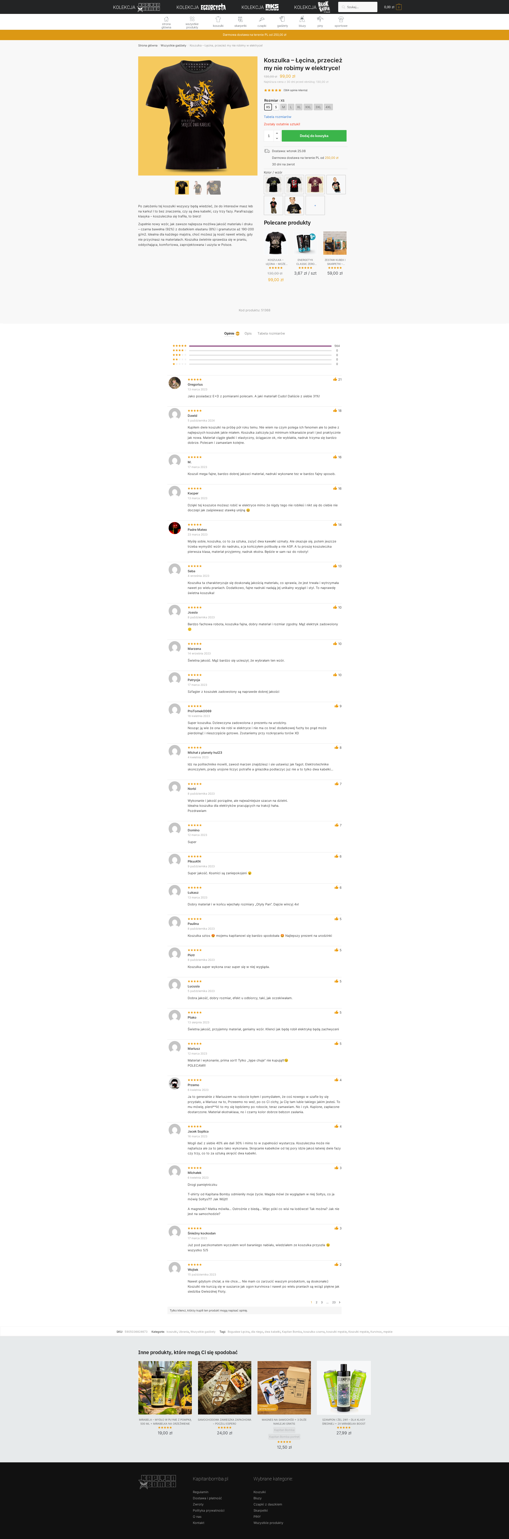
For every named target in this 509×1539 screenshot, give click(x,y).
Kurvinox (376, 1331)
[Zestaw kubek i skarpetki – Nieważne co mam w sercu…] (335, 243)
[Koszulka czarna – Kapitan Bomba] (294, 184)
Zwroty (198, 1504)
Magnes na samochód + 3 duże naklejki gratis (284, 1421)
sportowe (341, 26)
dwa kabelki (272, 1331)
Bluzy (258, 1498)
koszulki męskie (336, 1331)
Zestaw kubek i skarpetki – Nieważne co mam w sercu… (335, 262)
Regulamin (200, 1492)
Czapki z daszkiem (268, 1504)
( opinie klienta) (296, 90)
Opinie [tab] (229, 333)
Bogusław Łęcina (239, 1331)
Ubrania (184, 1331)
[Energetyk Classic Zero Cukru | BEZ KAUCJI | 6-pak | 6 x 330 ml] (305, 243)
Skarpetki (261, 1510)
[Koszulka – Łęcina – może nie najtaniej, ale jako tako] (276, 243)
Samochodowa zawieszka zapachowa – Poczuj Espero (224, 1421)
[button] (197, 129)
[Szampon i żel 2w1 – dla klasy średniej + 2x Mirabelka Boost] (344, 1388)
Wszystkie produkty (268, 1523)
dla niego (257, 1331)
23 (334, 1302)
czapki (261, 26)
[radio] (268, 107)
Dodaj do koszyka (314, 135)
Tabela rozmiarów (277, 117)
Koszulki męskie (358, 1331)
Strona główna (147, 45)
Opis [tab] (248, 333)
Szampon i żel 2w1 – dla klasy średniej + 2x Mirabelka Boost (343, 1421)
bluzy (302, 26)
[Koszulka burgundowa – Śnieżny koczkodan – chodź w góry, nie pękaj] (315, 184)
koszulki (218, 26)
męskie (387, 1331)
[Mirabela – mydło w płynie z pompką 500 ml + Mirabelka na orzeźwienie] (165, 1388)
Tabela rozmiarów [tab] (271, 333)
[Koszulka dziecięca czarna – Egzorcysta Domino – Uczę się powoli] (273, 205)
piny (320, 26)
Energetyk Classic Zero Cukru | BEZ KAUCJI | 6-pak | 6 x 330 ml (305, 262)
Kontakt (198, 1523)
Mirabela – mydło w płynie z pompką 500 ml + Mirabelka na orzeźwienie (165, 1421)
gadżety (282, 26)
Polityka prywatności (208, 1510)
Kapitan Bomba (292, 1331)
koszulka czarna (314, 1331)
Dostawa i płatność (207, 1498)
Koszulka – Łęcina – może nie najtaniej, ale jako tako (276, 262)
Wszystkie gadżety (173, 45)
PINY (257, 1517)
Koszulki (260, 1492)
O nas (197, 1517)
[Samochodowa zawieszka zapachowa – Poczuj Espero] (225, 1388)
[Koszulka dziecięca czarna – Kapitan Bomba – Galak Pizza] (336, 184)
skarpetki (240, 26)
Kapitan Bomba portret (284, 1437)
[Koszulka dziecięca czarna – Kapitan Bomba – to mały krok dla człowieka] (294, 205)
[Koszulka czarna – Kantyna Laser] (273, 184)
